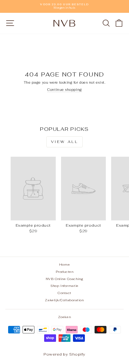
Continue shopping (64, 89)
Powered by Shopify (64, 354)
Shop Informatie (64, 286)
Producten (65, 272)
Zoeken (64, 317)
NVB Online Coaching (65, 279)
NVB (64, 23)
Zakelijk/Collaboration (64, 300)
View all (64, 141)
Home (64, 265)
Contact (64, 293)
